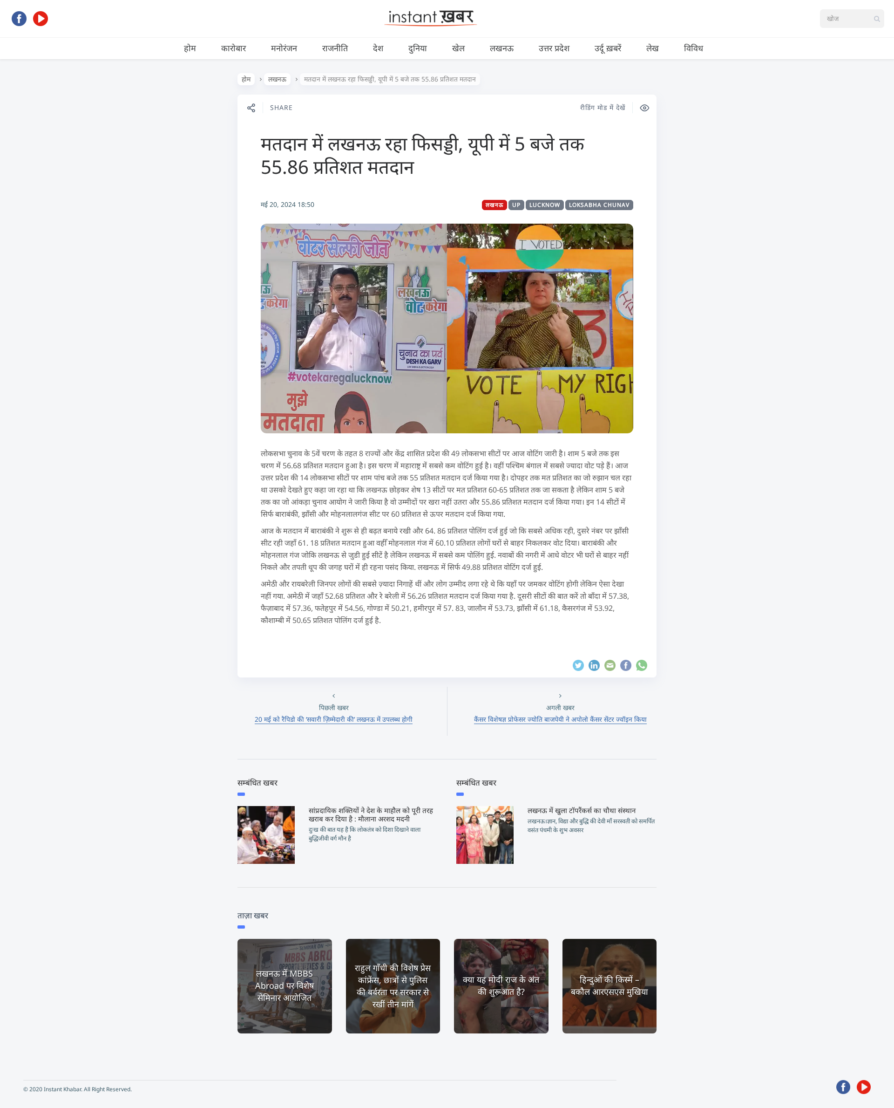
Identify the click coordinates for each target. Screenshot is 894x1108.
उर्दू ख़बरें (608, 48)
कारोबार (233, 48)
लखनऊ (502, 48)
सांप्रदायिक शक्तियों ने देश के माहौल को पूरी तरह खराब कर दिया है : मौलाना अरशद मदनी (371, 814)
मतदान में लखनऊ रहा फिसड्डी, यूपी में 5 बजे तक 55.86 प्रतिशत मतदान (422, 154)
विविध (693, 48)
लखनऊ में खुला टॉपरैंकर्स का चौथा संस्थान (582, 810)
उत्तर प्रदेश (554, 48)
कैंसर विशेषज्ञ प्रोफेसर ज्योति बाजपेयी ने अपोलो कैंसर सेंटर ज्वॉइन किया (560, 719)
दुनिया (417, 48)
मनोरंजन (284, 48)
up (516, 205)
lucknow (544, 205)
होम (190, 48)
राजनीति (335, 48)
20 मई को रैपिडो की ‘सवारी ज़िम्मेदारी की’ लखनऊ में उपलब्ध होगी (334, 719)
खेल (458, 48)
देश (378, 48)
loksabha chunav (599, 205)
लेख (652, 48)
